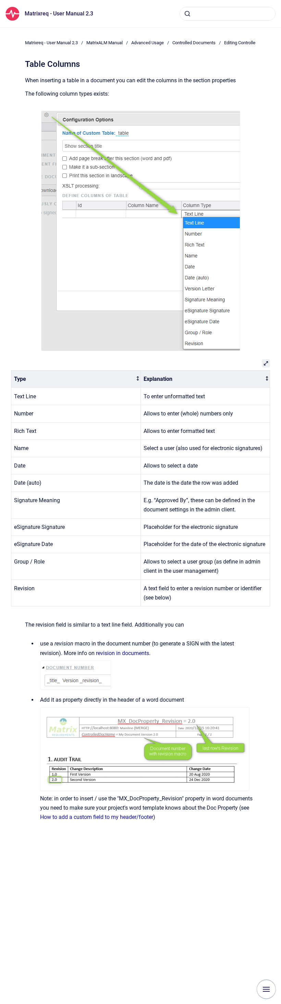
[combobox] (227, 13)
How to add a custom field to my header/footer (96, 817)
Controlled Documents (194, 42)
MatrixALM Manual (104, 42)
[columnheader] (76, 379)
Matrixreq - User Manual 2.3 (59, 13)
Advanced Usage (147, 42)
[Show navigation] (266, 989)
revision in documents (122, 653)
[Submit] (187, 13)
